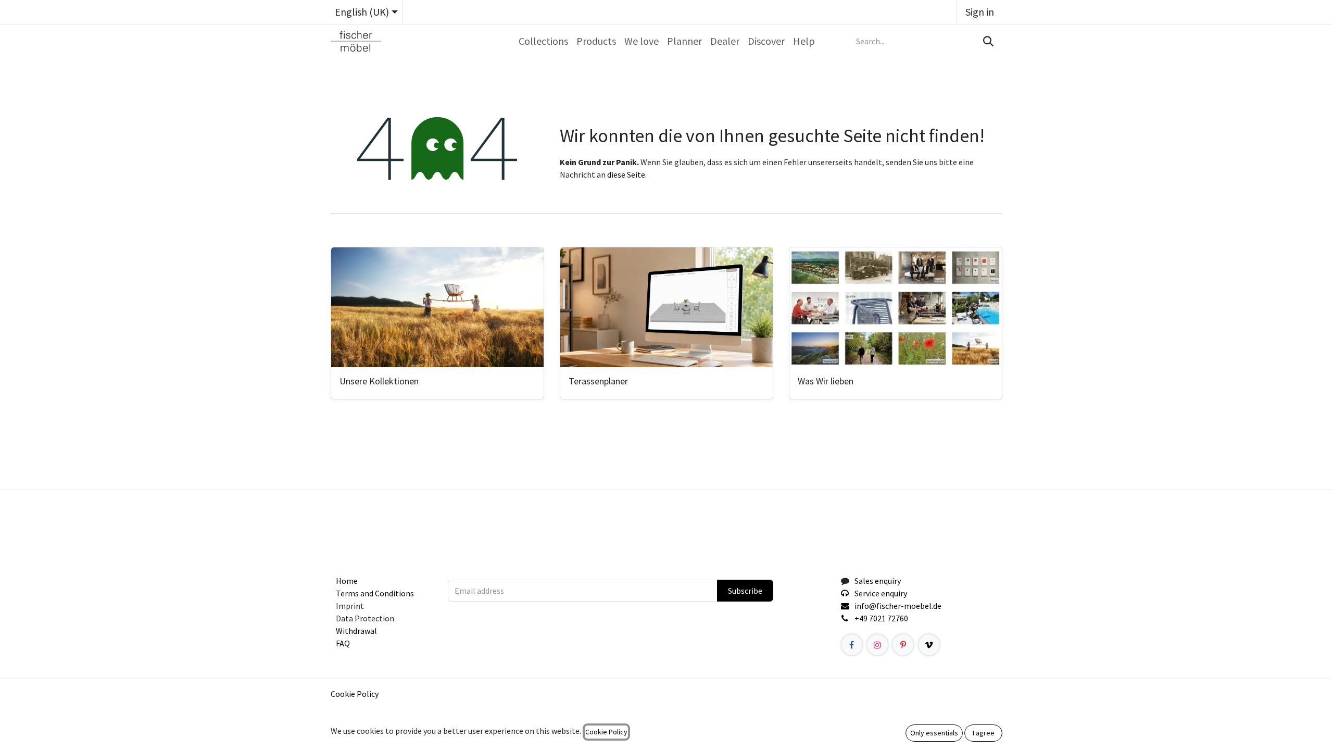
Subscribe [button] (745, 590)
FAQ (343, 643)
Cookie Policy (355, 694)
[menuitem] (543, 41)
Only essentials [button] (934, 733)
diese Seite (626, 174)
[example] (929, 644)
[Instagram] (877, 644)
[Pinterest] (902, 644)
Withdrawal (356, 631)
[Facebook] (851, 644)
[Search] (987, 41)
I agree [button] (984, 733)
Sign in (979, 11)
